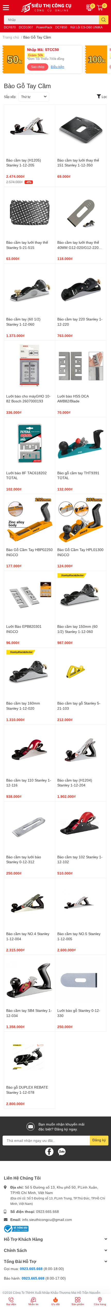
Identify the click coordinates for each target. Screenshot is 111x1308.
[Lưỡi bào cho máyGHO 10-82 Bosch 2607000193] (29, 366)
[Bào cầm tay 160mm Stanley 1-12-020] (29, 673)
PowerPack (44, 27)
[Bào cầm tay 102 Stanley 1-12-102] (80, 827)
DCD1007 (26, 27)
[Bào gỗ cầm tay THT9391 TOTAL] (80, 442)
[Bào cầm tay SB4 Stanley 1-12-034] (29, 980)
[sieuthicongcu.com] (46, 8)
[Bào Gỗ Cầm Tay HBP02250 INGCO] (29, 519)
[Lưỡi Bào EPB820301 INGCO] (29, 596)
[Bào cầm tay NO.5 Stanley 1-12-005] (80, 903)
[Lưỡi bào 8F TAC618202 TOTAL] (29, 442)
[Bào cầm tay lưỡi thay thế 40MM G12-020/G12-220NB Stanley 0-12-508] (80, 212)
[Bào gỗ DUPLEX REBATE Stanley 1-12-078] (29, 1057)
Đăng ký (99, 1140)
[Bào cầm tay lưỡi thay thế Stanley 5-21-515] (29, 212)
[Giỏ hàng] (100, 7)
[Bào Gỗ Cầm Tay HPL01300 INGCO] (80, 519)
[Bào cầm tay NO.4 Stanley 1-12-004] (29, 903)
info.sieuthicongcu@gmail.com (47, 1219)
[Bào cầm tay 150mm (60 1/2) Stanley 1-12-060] (80, 596)
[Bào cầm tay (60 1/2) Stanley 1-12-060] (29, 289)
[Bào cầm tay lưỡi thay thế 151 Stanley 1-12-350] (80, 130)
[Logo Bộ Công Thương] (16, 1228)
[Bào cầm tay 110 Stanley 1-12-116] (29, 750)
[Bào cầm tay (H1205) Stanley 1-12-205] (29, 130)
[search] (103, 19)
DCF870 (10, 27)
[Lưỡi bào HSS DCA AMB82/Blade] (80, 366)
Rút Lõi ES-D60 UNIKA (86, 27)
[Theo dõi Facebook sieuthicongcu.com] (49, 1151)
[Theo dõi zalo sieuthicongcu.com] (62, 1151)
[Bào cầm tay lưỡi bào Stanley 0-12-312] (29, 827)
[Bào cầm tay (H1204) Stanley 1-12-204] (80, 750)
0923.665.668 (47, 1211)
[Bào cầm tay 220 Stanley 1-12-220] (80, 289)
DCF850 (61, 27)
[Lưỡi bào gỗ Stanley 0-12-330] (80, 980)
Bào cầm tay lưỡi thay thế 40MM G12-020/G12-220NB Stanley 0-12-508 (80, 247)
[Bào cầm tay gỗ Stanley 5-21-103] (80, 673)
